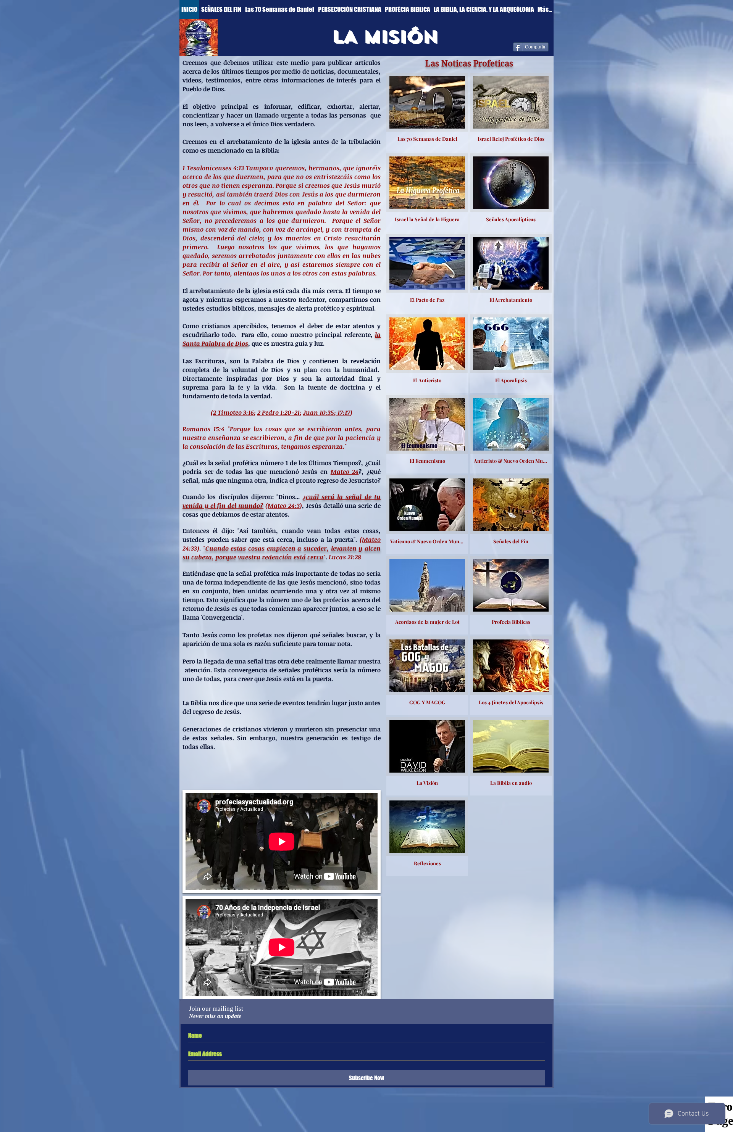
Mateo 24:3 (284, 505)
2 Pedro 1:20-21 (278, 412)
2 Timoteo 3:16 (233, 412)
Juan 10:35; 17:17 (326, 412)
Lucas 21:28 (345, 557)
